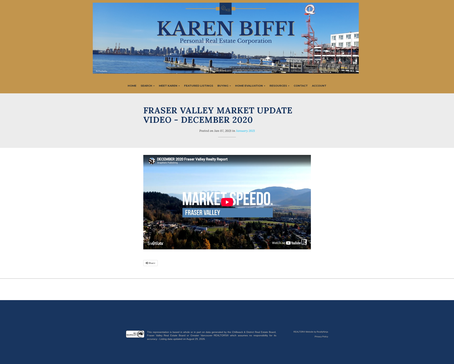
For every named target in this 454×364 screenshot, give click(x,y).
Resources (279, 85)
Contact (301, 85)
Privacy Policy (321, 336)
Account (319, 85)
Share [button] (151, 263)
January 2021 (245, 131)
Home (132, 85)
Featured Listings (198, 85)
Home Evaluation (249, 85)
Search (147, 85)
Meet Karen (168, 85)
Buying (223, 85)
